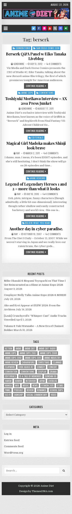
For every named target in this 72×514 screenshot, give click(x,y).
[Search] (55, 28)
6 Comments (52, 153)
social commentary (36, 395)
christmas (44, 362)
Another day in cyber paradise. (36, 228)
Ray (18, 153)
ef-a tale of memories (30, 376)
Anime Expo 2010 (13, 358)
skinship (18, 395)
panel (8, 390)
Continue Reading (35, 86)
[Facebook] (39, 28)
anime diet (30, 348)
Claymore (10, 367)
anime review (11, 362)
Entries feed (11, 440)
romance (41, 390)
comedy (41, 367)
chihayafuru (28, 362)
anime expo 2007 (28, 353)
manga (8, 385)
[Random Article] (60, 28)
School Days (56, 390)
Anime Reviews (37, 178)
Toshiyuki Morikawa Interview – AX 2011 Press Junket (36, 101)
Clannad (57, 362)
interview (31, 381)
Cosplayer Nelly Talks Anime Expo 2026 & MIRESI (35, 295)
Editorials (37, 137)
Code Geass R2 (25, 367)
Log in (8, 433)
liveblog (52, 381)
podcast (18, 390)
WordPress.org (13, 452)
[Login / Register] (66, 28)
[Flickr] (44, 28)
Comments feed (13, 446)
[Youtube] (49, 28)
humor (18, 381)
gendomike (19, 64)
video (53, 395)
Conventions (23, 48)
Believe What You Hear (37, 222)
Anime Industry (52, 358)
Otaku (60, 385)
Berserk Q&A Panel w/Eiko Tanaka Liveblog (36, 56)
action (8, 348)
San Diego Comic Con (48, 48)
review (30, 390)
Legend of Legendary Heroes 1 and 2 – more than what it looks (36, 186)
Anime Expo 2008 (48, 353)
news (35, 385)
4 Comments (55, 64)
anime (18, 348)
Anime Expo (27, 92)
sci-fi (8, 395)
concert (52, 367)
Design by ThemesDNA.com (36, 491)
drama (53, 371)
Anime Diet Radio (47, 348)
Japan (42, 381)
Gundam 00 (50, 376)
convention (11, 371)
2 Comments (54, 234)
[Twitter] (33, 28)
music (26, 385)
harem (8, 381)
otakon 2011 (47, 385)
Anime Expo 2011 (33, 358)
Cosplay (42, 371)
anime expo (10, 353)
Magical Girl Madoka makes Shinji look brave (36, 145)
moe (17, 385)
